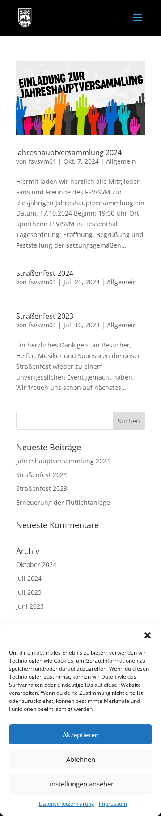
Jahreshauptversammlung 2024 (69, 152)
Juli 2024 (29, 578)
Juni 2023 (30, 606)
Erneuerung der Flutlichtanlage (63, 502)
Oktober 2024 (36, 564)
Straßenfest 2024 (44, 273)
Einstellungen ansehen (80, 783)
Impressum (113, 804)
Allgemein (121, 161)
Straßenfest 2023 (44, 316)
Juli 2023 (29, 592)
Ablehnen (80, 759)
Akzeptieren (81, 734)
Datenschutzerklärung (66, 804)
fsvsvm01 (42, 161)
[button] (147, 635)
